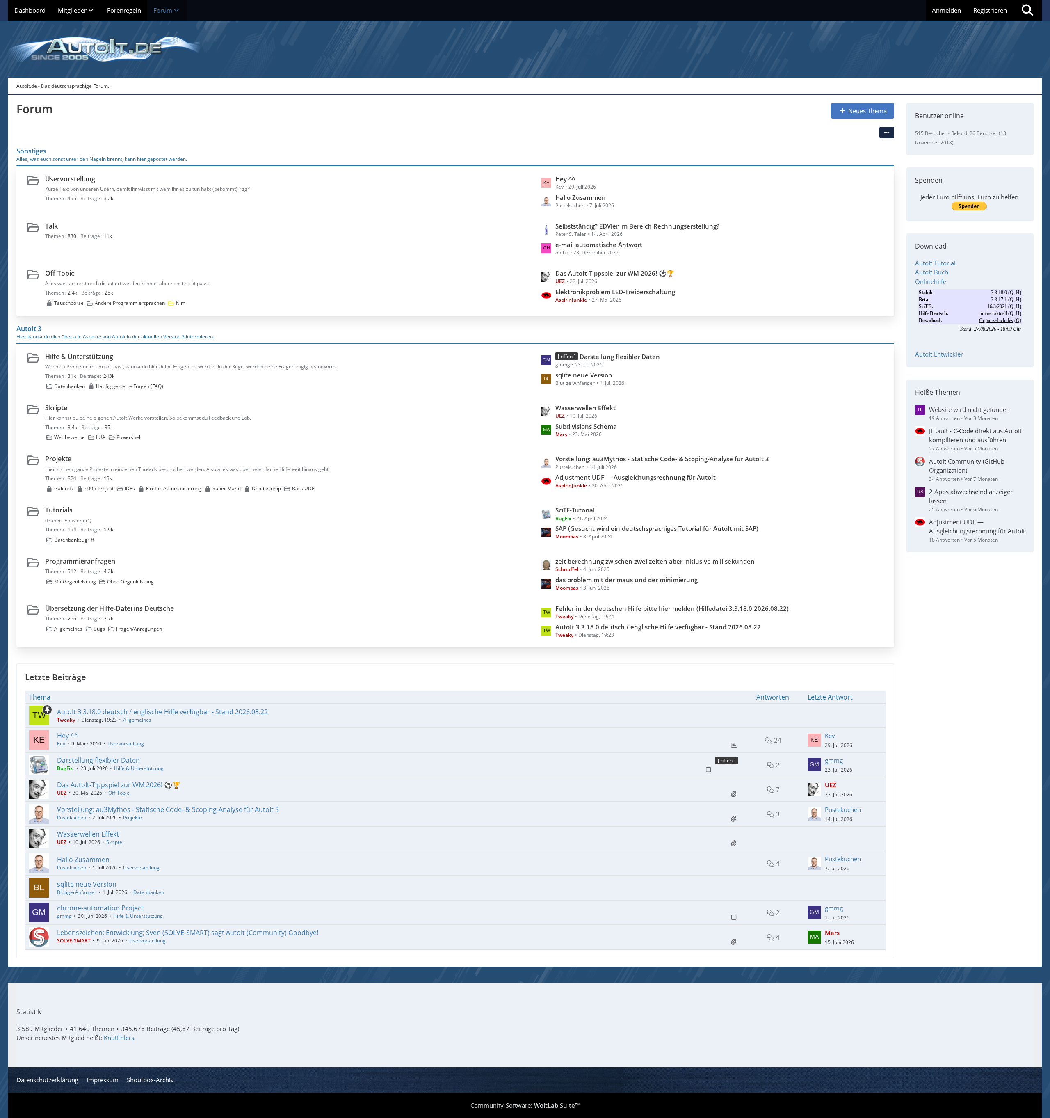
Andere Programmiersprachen (130, 303)
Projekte (58, 458)
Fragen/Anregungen (139, 628)
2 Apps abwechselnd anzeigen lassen (971, 496)
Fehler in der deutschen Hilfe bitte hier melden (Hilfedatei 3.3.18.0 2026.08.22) (672, 608)
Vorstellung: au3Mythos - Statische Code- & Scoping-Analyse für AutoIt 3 (662, 459)
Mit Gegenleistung (75, 581)
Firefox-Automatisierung (173, 488)
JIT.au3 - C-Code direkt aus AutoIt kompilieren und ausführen (975, 435)
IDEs (130, 488)
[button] (886, 132)
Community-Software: (525, 1105)
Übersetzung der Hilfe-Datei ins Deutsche (109, 608)
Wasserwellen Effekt (585, 408)
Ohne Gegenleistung (130, 581)
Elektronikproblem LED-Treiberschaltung (615, 292)
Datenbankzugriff (74, 539)
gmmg (834, 760)
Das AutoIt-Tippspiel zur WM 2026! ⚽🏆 (614, 273)
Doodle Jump (266, 488)
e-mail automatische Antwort (598, 244)
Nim (180, 303)
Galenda (63, 488)
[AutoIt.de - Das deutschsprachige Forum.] (525, 49)
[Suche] (1027, 10)
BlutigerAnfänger (76, 892)
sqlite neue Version (583, 375)
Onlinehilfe (930, 281)
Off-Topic (59, 273)
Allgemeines (68, 628)
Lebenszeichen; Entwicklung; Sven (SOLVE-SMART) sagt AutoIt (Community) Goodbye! (187, 932)
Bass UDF (303, 488)
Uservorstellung (70, 178)
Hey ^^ (565, 179)
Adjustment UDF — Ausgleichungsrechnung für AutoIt (635, 477)
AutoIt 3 (28, 328)
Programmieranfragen (80, 561)
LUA (100, 437)
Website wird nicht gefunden (969, 409)
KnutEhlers (119, 1037)
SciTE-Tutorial (575, 510)
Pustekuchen (71, 817)
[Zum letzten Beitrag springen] (814, 740)
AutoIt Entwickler (939, 354)
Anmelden (946, 10)
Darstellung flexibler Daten (620, 356)
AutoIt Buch (931, 272)
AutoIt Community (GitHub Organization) (966, 465)
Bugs (99, 628)
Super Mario (226, 488)
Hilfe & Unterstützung (79, 356)
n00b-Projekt (99, 488)
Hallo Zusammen (580, 197)
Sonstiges (31, 150)
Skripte (56, 407)
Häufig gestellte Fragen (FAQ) (129, 386)
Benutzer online (939, 115)
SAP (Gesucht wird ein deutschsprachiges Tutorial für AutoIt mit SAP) (656, 528)
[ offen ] (726, 760)
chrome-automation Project (100, 907)
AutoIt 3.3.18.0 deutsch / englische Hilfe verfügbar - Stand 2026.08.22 (658, 627)
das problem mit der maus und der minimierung (626, 580)
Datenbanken (69, 386)
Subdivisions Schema (586, 426)
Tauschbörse (69, 303)
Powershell (129, 437)
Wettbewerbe (69, 437)
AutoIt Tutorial (935, 263)
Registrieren (990, 10)
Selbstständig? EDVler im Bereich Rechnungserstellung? (637, 226)
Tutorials (59, 509)
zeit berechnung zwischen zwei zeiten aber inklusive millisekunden (655, 561)
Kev (61, 743)
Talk (51, 226)
